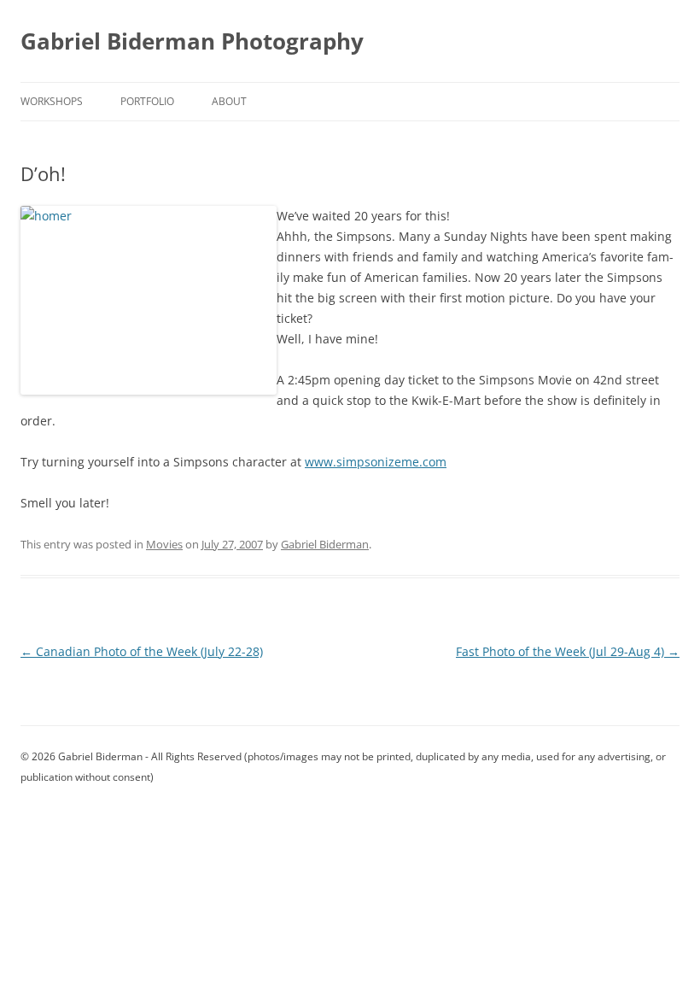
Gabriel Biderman (325, 544)
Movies (164, 544)
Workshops (51, 101)
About (229, 101)
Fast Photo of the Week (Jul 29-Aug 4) (568, 651)
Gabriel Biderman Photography (192, 41)
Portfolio (147, 101)
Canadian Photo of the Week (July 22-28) (141, 651)
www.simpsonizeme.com (375, 462)
